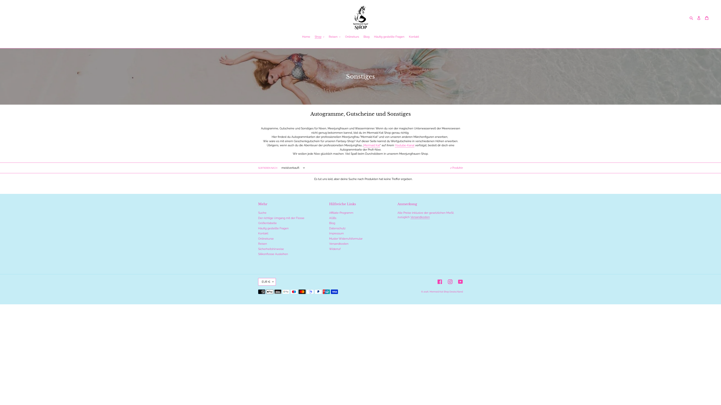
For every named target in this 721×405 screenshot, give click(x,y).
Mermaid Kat (372, 145)
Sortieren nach (267, 168)
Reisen (262, 243)
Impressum (336, 233)
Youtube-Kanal (404, 145)
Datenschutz (337, 228)
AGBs (332, 218)
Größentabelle (267, 223)
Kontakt (263, 233)
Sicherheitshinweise (271, 249)
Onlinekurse (266, 238)
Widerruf (335, 249)
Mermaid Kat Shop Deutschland (446, 291)
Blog (332, 223)
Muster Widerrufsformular (346, 238)
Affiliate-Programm (341, 212)
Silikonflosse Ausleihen (273, 254)
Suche (262, 212)
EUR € (266, 282)
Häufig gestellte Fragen (273, 228)
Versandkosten (338, 243)
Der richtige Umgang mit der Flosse (281, 218)
